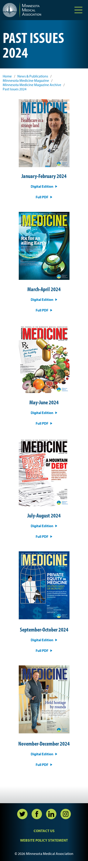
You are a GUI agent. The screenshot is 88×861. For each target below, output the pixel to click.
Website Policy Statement (44, 840)
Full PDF (42, 197)
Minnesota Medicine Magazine (26, 80)
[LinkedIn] (51, 814)
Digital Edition (42, 186)
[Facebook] (37, 814)
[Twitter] (22, 814)
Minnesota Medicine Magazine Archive (32, 85)
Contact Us (44, 830)
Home (7, 76)
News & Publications (32, 76)
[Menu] (78, 10)
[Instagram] (65, 814)
